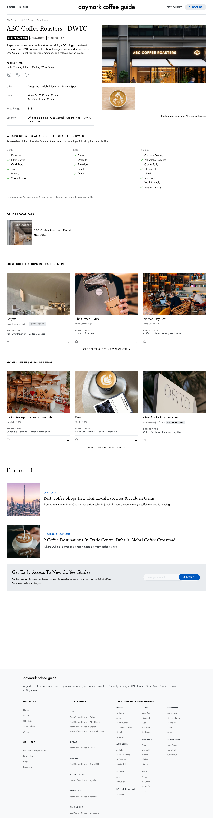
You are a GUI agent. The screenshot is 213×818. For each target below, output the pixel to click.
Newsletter (28, 756)
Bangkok (172, 707)
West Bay (146, 713)
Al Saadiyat (121, 759)
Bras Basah (172, 745)
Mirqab (145, 764)
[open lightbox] (154, 54)
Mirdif (77, 422)
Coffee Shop (57, 38)
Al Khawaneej (149, 422)
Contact (26, 732)
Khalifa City (121, 764)
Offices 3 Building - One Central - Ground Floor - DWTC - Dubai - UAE (60, 119)
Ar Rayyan (146, 732)
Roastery (38, 38)
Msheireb (146, 718)
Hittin (144, 791)
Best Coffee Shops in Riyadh (83, 780)
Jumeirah (10, 422)
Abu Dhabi (122, 744)
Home (26, 709)
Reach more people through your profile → (76, 197)
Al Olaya (146, 781)
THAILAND (75, 791)
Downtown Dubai (124, 727)
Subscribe (195, 7)
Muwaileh (120, 781)
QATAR (73, 742)
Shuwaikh (146, 749)
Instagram (27, 767)
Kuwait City (149, 739)
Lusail (144, 722)
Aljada (119, 777)
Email (25, 761)
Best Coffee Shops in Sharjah (83, 726)
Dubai (30, 20)
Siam (169, 727)
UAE (23, 20)
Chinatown (172, 754)
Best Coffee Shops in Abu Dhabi (85, 722)
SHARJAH (121, 771)
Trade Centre (42, 20)
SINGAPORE (76, 807)
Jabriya (145, 759)
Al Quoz (120, 713)
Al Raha (119, 749)
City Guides (174, 7)
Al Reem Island (123, 754)
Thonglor (171, 722)
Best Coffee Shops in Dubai (82, 717)
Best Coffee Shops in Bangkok (83, 796)
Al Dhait (120, 794)
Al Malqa (146, 777)
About (11, 7)
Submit (23, 7)
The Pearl (146, 727)
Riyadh (146, 771)
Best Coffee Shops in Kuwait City (85, 764)
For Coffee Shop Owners (34, 750)
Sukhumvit (172, 713)
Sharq (144, 745)
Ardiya (145, 754)
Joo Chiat (171, 749)
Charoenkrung (173, 718)
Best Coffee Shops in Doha (82, 747)
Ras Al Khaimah (126, 789)
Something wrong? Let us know (37, 197)
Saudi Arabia (78, 774)
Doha (145, 707)
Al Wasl (119, 718)
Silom (169, 732)
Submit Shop (29, 726)
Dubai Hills (121, 732)
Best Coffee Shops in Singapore (84, 812)
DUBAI (119, 707)
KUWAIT (74, 758)
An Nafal (146, 786)
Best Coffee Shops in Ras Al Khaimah (87, 731)
